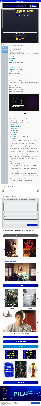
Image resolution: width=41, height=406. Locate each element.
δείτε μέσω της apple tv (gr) (20, 235)
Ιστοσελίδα (6, 220)
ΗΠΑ (21, 24)
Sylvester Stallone (12, 62)
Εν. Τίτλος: (18, 20)
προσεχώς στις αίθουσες (21, 341)
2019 (22, 21)
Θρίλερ (25, 27)
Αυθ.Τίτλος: (18, 18)
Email (5, 216)
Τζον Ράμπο (12, 132)
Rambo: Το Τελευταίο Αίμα (25, 12)
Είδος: (17, 27)
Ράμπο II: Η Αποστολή (14, 128)
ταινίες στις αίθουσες (20, 285)
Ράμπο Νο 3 (12, 130)
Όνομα (5, 212)
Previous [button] (3, 191)
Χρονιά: (17, 21)
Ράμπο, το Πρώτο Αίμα (14, 126)
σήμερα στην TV (21, 382)
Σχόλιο (5, 201)
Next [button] (37, 191)
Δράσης (22, 27)
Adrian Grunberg (12, 58)
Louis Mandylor (12, 75)
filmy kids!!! (21, 346)
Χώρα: (17, 24)
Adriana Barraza (12, 67)
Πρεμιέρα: (18, 30)
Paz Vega (11, 64)
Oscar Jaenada (12, 69)
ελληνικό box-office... (21, 337)
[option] (6, 191)
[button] (21, 272)
